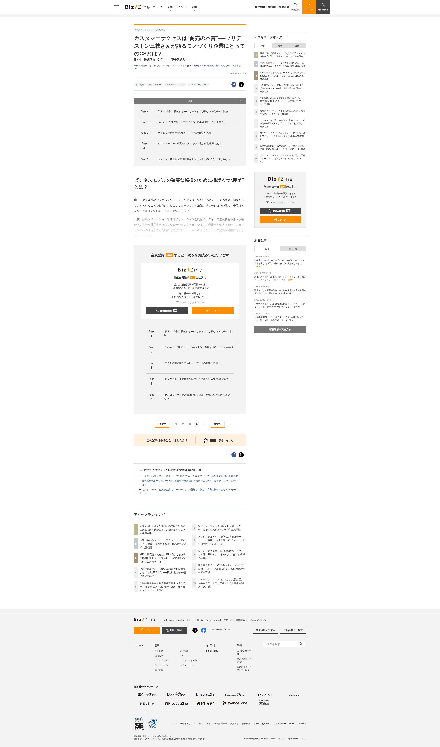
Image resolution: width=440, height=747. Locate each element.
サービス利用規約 (262, 723)
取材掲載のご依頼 (293, 630)
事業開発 (140, 84)
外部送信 (302, 723)
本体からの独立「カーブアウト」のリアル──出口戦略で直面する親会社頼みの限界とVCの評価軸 (163, 543)
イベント (182, 7)
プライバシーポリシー (284, 723)
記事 (170, 7)
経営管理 (284, 7)
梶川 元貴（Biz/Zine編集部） (229, 65)
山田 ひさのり (159, 65)
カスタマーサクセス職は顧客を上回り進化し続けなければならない (194, 159)
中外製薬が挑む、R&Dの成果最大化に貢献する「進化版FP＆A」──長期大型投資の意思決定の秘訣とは (163, 572)
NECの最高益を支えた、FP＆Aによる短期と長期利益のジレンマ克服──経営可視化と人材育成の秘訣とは (163, 558)
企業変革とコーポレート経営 (244, 668)
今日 (263, 45)
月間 (297, 45)
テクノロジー (155, 84)
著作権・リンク (187, 723)
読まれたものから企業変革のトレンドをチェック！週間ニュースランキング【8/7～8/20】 (280, 278)
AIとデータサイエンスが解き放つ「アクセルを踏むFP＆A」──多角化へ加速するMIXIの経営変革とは (221, 554)
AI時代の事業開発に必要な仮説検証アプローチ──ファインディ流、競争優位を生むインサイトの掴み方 (279, 305)
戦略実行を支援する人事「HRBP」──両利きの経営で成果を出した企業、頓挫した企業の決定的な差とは (279, 262)
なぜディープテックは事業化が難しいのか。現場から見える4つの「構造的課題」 (220, 527)
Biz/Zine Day (212, 650)
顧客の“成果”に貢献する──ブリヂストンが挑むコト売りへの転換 (193, 111)
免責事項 (234, 723)
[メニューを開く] (117, 7)
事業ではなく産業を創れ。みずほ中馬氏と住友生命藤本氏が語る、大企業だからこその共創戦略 (162, 529)
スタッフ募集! (204, 723)
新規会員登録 (168, 310)
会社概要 (246, 723)
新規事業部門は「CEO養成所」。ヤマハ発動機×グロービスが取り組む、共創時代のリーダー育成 (221, 568)
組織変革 (159, 655)
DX (181, 655)
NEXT (217, 424)
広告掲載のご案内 (265, 630)
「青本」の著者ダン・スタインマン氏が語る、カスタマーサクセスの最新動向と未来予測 (190, 475)
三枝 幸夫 (138, 65)
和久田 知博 (205, 65)
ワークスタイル (162, 665)
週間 (280, 45)
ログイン (214, 310)
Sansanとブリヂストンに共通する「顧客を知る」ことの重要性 (192, 122)
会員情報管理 (220, 723)
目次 (190, 101)
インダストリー (162, 660)
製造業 (272, 7)
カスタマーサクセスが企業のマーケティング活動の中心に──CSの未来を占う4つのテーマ (190, 489)
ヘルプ (174, 723)
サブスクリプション (175, 84)
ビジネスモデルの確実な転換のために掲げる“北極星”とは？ (190, 143)
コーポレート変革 (188, 660)
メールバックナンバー (192, 302)
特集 (194, 7)
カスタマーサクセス (198, 84)
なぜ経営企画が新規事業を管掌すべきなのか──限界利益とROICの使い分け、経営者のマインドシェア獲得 (162, 586)
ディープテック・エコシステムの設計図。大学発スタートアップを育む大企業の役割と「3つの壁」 (221, 583)
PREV (163, 424)
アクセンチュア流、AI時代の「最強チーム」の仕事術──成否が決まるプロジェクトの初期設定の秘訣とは (221, 540)
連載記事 (159, 669)
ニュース (158, 7)
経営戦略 (184, 650)
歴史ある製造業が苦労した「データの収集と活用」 (185, 132)
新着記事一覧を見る (280, 329)
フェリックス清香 (178, 65)
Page (144, 111)
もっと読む (145, 493)
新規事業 (260, 7)
